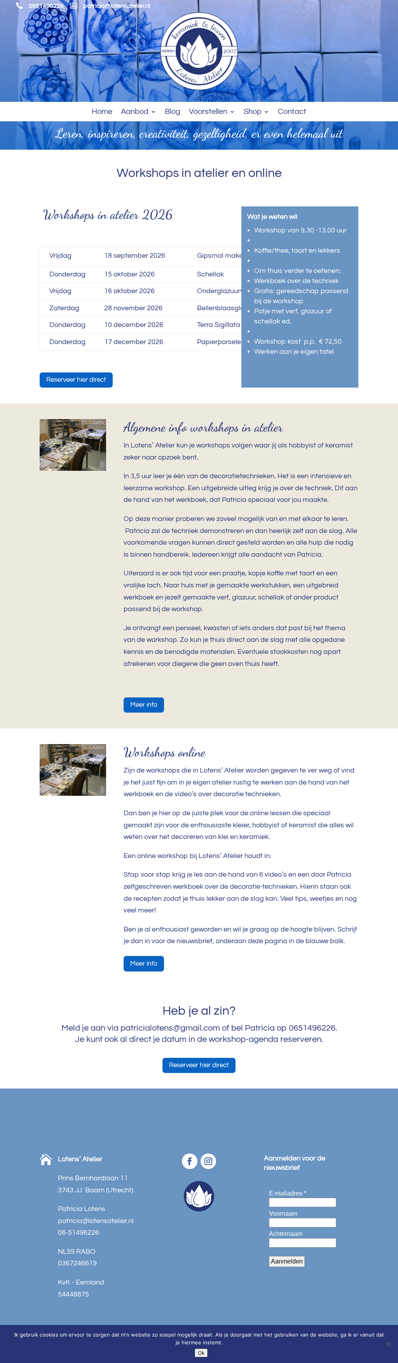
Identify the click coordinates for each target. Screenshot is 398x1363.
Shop (253, 112)
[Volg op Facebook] (189, 1161)
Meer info (143, 704)
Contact (292, 112)
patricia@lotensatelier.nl (116, 6)
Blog (172, 112)
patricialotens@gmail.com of (175, 1028)
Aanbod (134, 112)
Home (102, 112)
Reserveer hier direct (76, 379)
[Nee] (388, 1344)
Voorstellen (208, 112)
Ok (201, 1353)
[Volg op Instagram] (208, 1161)
